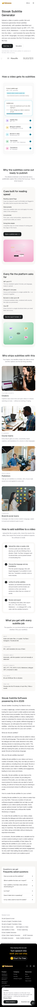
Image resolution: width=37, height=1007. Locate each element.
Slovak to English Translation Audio (12, 921)
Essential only (25, 1002)
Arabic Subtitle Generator (23, 938)
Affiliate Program (18, 978)
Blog (26, 974)
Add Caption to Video (22, 927)
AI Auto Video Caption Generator (11, 935)
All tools (27, 976)
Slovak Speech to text (8, 918)
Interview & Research (4, 978)
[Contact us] (32, 1003)
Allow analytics (10, 1002)
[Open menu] (33, 3)
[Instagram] (27, 966)
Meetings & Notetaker (4, 982)
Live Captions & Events (6, 986)
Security (16, 976)
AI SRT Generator (28, 935)
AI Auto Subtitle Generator (9, 932)
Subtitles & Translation (4, 975)
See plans (19, 46)
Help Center (28, 980)
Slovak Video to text (7, 927)
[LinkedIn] (34, 966)
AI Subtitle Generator (7, 938)
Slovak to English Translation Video (12, 924)
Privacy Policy (8, 998)
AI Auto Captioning (22, 929)
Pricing (15, 974)
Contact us (28, 978)
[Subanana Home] (7, 3)
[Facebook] (30, 966)
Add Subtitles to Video (8, 929)
